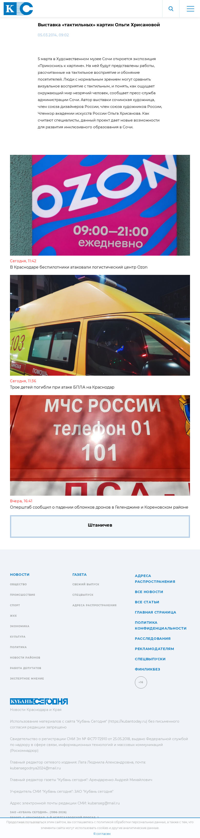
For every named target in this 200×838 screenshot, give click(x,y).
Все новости (149, 592)
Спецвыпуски (150, 659)
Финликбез (147, 669)
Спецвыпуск (82, 594)
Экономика (20, 626)
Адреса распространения (94, 605)
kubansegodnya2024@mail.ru (35, 768)
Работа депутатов (25, 668)
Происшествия (22, 594)
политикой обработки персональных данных (131, 822)
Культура (18, 636)
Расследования (153, 638)
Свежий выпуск (85, 584)
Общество (18, 584)
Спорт (15, 605)
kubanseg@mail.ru (104, 803)
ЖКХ (13, 615)
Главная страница (155, 612)
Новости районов (25, 657)
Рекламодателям (154, 649)
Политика (18, 647)
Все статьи (147, 602)
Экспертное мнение (27, 678)
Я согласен (101, 834)
